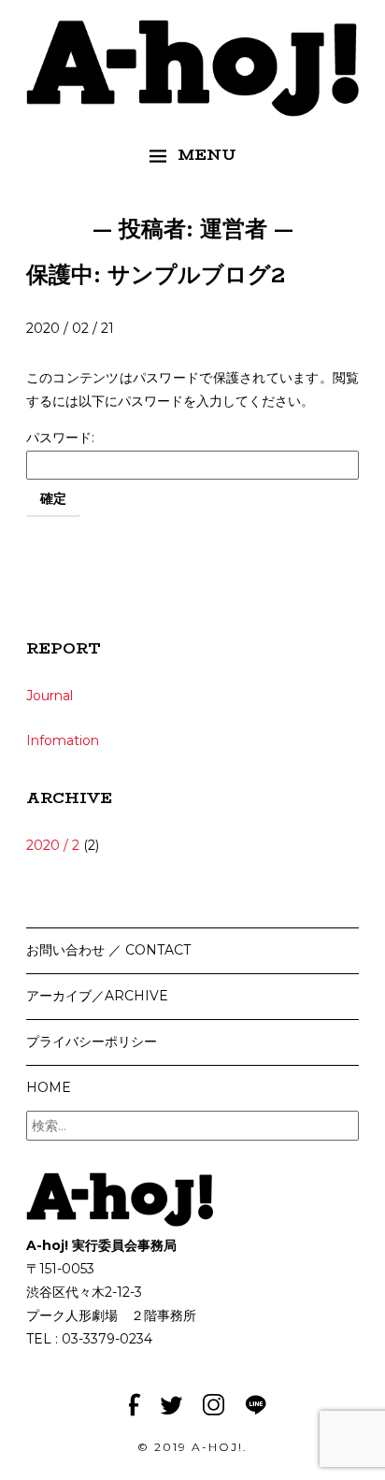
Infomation (62, 740)
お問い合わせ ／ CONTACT (108, 949)
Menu (207, 154)
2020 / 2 (52, 845)
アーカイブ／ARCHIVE (97, 995)
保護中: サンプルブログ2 (155, 274)
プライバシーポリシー (91, 1041)
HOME (48, 1087)
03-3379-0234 (107, 1338)
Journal (49, 695)
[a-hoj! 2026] (192, 105)
